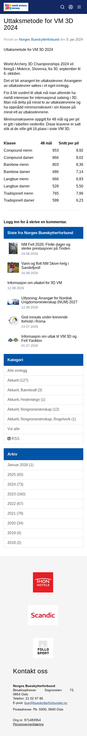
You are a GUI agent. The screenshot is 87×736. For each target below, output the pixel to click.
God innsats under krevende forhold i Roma (44, 319)
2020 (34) (15, 523)
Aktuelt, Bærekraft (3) (24, 390)
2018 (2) (14, 543)
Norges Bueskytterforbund (39, 39)
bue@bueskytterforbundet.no (45, 703)
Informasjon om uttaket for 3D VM (34, 283)
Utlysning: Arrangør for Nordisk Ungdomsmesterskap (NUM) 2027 (49, 300)
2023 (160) (16, 494)
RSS (15, 439)
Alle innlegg (17, 371)
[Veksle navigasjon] (79, 7)
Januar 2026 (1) (20, 465)
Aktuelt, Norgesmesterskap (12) (33, 409)
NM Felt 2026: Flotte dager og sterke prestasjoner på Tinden (45, 246)
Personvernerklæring (28, 724)
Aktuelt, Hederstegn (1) (26, 400)
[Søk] (62, 7)
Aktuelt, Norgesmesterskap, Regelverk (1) (41, 419)
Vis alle (13, 429)
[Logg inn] (71, 7)
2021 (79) (15, 513)
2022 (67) (15, 504)
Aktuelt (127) (17, 380)
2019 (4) (14, 533)
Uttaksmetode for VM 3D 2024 (38, 24)
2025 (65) (15, 475)
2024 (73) (15, 484)
